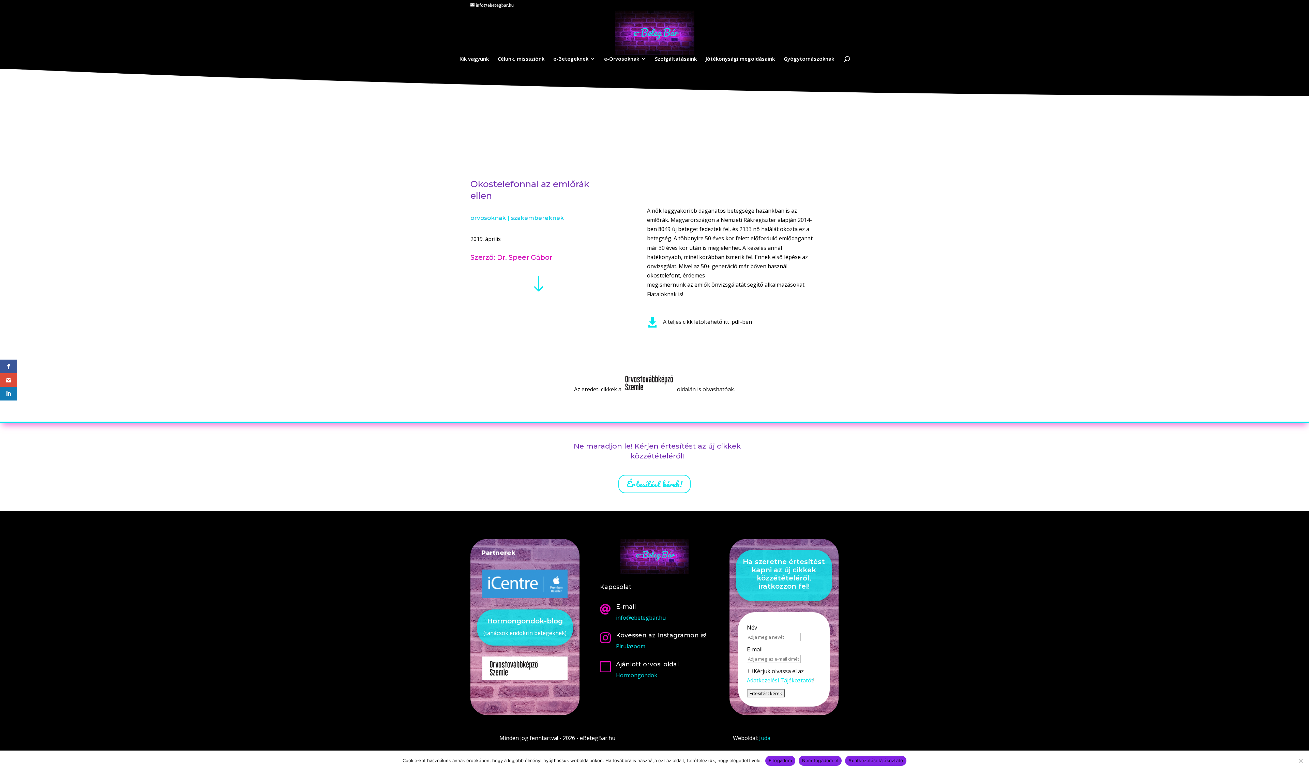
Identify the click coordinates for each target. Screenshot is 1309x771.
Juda (764, 738)
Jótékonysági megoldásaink (740, 59)
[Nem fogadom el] (1300, 760)
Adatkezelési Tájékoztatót (780, 680)
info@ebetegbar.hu (641, 617)
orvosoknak (488, 217)
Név (752, 627)
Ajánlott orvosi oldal (647, 664)
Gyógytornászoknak (809, 59)
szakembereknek (537, 217)
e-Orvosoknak (621, 59)
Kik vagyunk (474, 59)
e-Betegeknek (570, 59)
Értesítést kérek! (654, 483)
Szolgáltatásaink (676, 59)
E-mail (755, 649)
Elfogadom (780, 760)
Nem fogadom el (820, 760)
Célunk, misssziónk (521, 59)
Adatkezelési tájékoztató (875, 760)
